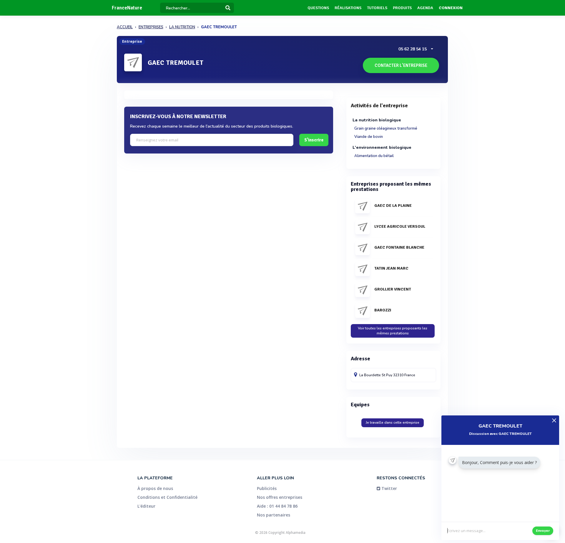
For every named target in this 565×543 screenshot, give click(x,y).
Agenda (425, 7)
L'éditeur (146, 506)
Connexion (451, 7)
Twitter (388, 488)
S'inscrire (313, 140)
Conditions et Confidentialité (167, 497)
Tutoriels (377, 7)
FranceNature (127, 8)
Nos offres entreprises (279, 497)
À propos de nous (155, 488)
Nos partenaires (273, 515)
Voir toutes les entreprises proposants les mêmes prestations (392, 331)
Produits (402, 7)
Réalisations (348, 7)
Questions (318, 7)
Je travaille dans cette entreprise (392, 422)
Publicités (267, 488)
